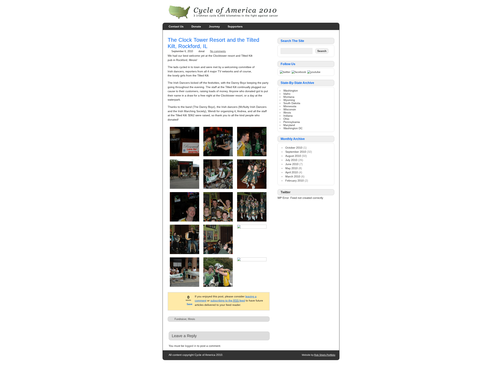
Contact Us (176, 26)
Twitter (285, 192)
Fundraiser (180, 319)
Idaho (286, 93)
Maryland (289, 125)
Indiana (288, 115)
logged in (190, 345)
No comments (218, 51)
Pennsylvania (291, 122)
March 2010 (292, 176)
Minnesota (289, 106)
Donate (196, 26)
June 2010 (291, 164)
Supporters (235, 26)
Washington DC (293, 128)
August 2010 (293, 155)
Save (189, 304)
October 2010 (293, 147)
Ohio (286, 118)
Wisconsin (289, 109)
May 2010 (291, 168)
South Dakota (291, 103)
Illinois (191, 319)
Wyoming (289, 100)
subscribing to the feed (227, 300)
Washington (290, 90)
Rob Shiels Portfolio (324, 355)
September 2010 (295, 151)
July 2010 (291, 160)
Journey (214, 26)
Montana (288, 96)
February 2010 (294, 180)
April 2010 (291, 172)
